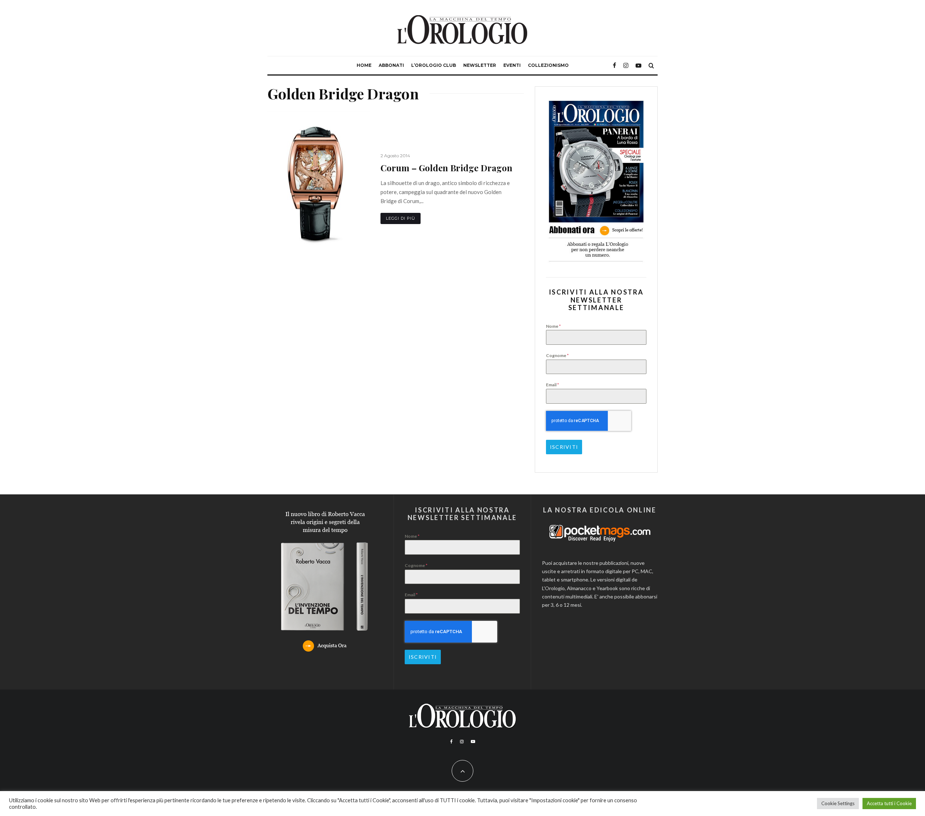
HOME (364, 65)
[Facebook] (614, 65)
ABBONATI (391, 65)
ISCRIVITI (564, 447)
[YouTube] (638, 65)
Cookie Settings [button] (838, 803)
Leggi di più (400, 218)
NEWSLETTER (479, 65)
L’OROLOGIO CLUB (433, 65)
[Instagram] (626, 65)
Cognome (557, 355)
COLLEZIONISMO (548, 65)
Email (552, 384)
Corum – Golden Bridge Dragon (446, 168)
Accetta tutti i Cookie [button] (889, 803)
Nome (553, 326)
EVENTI (512, 65)
